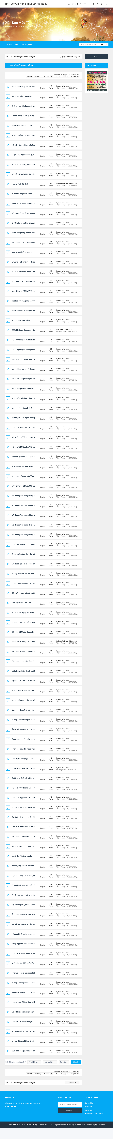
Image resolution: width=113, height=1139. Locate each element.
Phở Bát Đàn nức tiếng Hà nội (23, 311)
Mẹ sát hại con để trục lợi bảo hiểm (26, 924)
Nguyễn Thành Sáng (65, 183)
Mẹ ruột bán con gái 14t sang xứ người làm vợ (30, 369)
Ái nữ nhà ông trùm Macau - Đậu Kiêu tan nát (30, 194)
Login (72, 4)
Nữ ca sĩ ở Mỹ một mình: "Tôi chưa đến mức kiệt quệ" (33, 272)
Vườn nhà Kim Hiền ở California (24, 963)
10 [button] (67, 76)
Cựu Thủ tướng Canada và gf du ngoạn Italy (29, 544)
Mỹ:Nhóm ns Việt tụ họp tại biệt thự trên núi (29, 437)
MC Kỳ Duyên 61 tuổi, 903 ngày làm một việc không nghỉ (34, 486)
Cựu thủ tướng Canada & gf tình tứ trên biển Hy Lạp (32, 875)
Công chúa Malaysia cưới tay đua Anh (27, 583)
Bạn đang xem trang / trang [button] (38, 76)
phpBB (77, 1125)
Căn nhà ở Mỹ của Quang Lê (23, 632)
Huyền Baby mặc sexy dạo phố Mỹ (25, 768)
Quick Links (13, 44)
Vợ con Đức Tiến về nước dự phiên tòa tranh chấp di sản (34, 681)
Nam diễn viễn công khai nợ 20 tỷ (25, 96)
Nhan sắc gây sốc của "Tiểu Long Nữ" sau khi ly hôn (33, 476)
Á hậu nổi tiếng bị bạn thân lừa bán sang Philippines (32, 729)
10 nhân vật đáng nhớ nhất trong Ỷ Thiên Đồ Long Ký (33, 301)
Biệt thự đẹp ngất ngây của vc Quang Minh (29, 739)
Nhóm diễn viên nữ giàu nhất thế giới (26, 973)
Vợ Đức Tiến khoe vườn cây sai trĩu (26, 135)
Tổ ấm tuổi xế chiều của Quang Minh (26, 126)
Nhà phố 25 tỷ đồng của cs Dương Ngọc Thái (30, 398)
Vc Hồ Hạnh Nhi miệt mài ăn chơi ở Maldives (29, 466)
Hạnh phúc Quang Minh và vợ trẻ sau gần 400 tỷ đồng (33, 242)
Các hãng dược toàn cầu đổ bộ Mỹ (25, 661)
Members (88, 1110)
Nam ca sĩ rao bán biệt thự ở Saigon (26, 846)
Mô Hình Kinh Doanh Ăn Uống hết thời (27, 408)
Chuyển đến (72, 1082)
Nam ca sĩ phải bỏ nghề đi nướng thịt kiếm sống (31, 388)
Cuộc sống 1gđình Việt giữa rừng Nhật (27, 155)
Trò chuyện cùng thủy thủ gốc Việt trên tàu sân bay (32, 554)
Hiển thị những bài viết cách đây (16, 1062)
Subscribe (70, 1110)
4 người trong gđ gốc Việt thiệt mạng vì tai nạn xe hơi (33, 992)
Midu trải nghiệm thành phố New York (27, 671)
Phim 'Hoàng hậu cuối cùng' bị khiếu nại (28, 116)
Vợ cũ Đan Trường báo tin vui (23, 856)
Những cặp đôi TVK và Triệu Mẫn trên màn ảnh (30, 574)
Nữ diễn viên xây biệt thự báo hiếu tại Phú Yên (30, 174)
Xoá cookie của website (94, 1114)
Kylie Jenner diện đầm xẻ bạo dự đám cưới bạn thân (33, 203)
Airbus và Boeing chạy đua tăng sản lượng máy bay (32, 651)
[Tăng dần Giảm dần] (64, 1062)
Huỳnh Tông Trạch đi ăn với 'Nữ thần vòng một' (30, 690)
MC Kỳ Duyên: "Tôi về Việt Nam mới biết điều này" (31, 291)
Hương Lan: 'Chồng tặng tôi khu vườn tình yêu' (30, 1002)
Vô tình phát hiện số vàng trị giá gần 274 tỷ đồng (31, 320)
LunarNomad (63, 329)
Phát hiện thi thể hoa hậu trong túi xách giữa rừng (32, 827)
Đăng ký (97, 56)
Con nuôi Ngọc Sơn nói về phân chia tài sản (29, 710)
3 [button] (56, 76)
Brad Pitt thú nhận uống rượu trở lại (26, 622)
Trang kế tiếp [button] (74, 76)
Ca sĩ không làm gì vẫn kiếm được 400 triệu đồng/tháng (34, 1012)
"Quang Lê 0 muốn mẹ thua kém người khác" (29, 934)
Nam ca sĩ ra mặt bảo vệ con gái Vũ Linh (28, 87)
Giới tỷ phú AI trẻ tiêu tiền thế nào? (25, 223)
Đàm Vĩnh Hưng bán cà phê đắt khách (27, 593)
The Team (88, 1107)
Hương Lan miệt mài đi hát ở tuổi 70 (26, 983)
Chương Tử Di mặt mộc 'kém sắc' (25, 262)
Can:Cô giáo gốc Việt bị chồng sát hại (27, 350)
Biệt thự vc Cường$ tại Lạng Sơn (25, 778)
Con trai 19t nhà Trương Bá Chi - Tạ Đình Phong (31, 1022)
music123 (61, 86)
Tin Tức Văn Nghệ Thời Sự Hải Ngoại (26, 3)
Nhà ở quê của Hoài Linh (21, 603)
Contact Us (89, 1103)
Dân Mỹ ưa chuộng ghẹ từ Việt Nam (26, 759)
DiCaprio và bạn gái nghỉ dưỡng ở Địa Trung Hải (31, 885)
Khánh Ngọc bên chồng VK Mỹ (24, 457)
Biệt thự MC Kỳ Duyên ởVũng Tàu (25, 418)
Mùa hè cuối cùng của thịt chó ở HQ (26, 252)
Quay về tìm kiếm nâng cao (71, 57)
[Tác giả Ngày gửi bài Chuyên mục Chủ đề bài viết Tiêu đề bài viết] (50, 1062)
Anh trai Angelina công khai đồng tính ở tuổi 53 (30, 895)
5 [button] (61, 76)
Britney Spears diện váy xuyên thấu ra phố (28, 807)
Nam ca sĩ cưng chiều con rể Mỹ (25, 700)
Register (83, 4)
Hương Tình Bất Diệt (20, 184)
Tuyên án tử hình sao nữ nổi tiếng (25, 817)
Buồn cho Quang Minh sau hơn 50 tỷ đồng (28, 281)
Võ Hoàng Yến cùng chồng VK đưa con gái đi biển (32, 496)
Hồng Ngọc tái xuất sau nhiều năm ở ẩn (27, 944)
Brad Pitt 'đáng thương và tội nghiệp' (26, 379)
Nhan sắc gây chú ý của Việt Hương (26, 749)
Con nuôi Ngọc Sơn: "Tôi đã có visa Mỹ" (28, 427)
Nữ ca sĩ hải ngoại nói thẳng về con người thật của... (33, 613)
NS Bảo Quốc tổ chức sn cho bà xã (26, 1031)
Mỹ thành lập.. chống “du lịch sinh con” (27, 564)
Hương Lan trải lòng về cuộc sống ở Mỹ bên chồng (32, 720)
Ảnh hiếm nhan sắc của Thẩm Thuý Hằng (28, 914)
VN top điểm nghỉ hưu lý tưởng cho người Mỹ (30, 1041)
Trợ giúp (28, 44)
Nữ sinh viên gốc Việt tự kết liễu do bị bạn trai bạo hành (34, 340)
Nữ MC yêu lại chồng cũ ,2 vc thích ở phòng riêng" (32, 145)
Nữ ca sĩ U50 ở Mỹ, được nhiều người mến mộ (30, 164)
